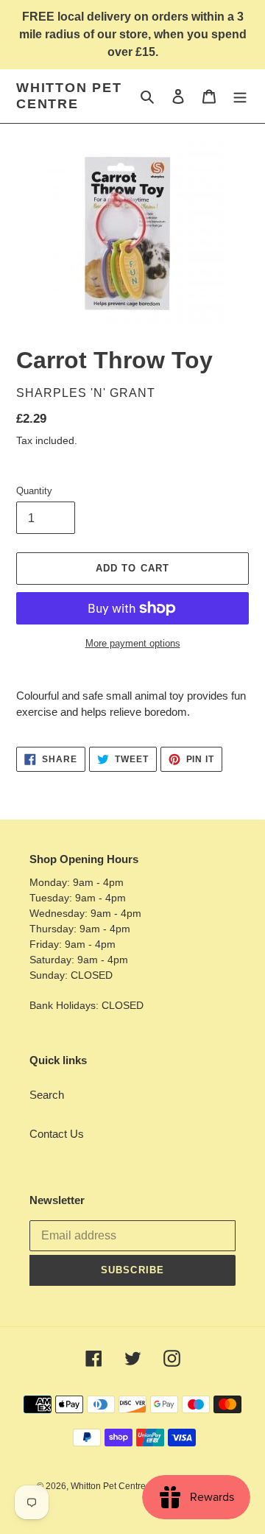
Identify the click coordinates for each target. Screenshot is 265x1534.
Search (46, 1094)
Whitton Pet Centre (69, 95)
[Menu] (240, 96)
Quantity (34, 490)
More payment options (132, 643)
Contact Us (56, 1133)
